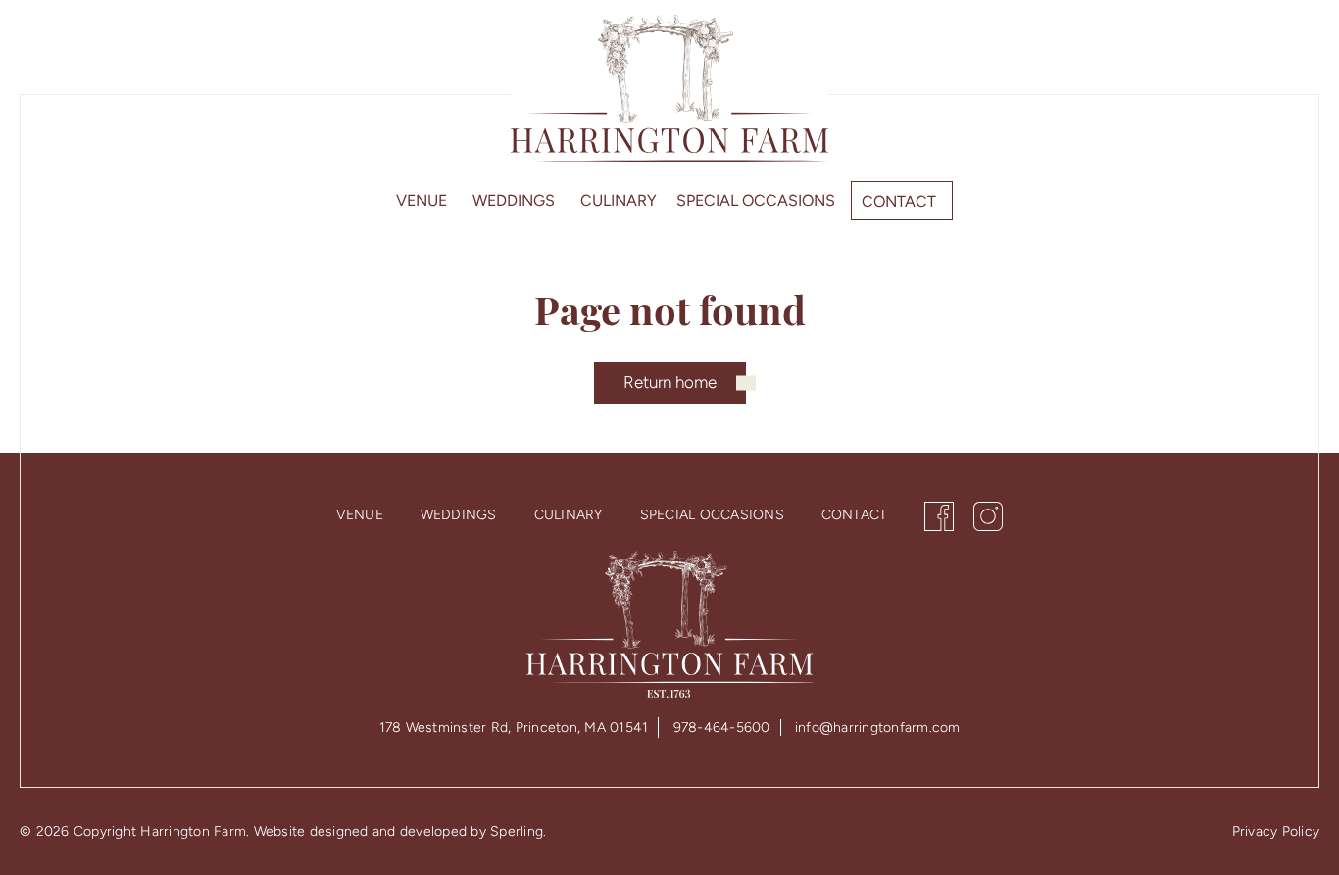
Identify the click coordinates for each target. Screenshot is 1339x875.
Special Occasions (755, 200)
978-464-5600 (721, 727)
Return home (670, 382)
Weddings (513, 200)
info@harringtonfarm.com (878, 727)
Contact (899, 201)
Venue (421, 200)
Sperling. (518, 831)
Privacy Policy (1276, 831)
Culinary (618, 200)
